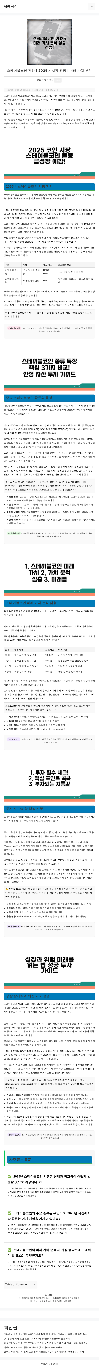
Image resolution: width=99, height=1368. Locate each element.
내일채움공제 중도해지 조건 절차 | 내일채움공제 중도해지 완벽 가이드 (50, 1298)
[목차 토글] (32, 1285)
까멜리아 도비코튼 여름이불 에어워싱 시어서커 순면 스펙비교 (34, 1347)
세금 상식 (11, 6)
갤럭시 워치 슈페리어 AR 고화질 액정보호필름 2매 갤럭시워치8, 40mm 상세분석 (44, 1351)
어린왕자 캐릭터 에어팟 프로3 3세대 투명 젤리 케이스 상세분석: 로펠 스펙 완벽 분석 (45, 1334)
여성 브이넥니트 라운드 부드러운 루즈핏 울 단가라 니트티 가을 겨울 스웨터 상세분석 (46, 1343)
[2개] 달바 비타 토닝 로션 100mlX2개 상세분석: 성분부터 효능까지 (37, 1338)
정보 (50, 1295)
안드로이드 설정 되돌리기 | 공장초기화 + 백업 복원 (51, 1301)
